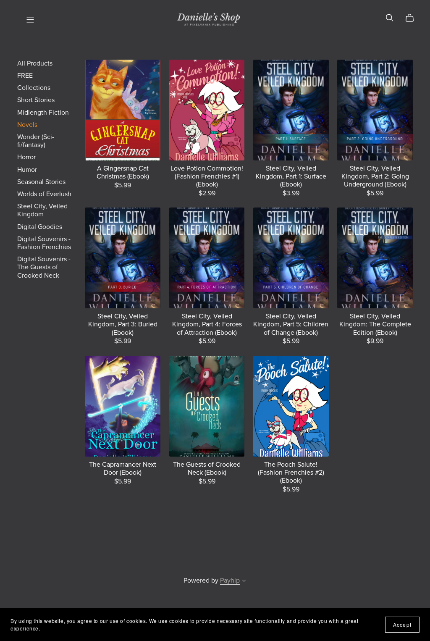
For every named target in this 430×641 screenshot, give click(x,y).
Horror (26, 157)
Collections (33, 88)
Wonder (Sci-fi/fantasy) (35, 141)
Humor (27, 170)
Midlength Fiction (43, 112)
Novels (27, 125)
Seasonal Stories (41, 182)
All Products (34, 63)
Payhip (230, 580)
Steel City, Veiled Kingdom (42, 210)
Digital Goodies (39, 227)
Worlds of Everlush (44, 194)
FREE (25, 75)
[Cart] (413, 18)
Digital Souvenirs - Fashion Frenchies (44, 243)
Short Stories (36, 100)
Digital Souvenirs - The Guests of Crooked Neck (44, 267)
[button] (243, 582)
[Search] (389, 18)
